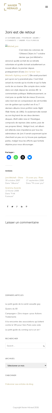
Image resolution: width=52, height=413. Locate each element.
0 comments (10, 40)
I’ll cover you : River (34, 177)
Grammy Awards (13, 188)
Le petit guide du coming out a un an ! (22, 329)
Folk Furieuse (32, 40)
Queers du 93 (11, 308)
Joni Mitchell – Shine (14, 177)
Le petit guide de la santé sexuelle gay (22, 304)
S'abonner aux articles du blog (19, 384)
